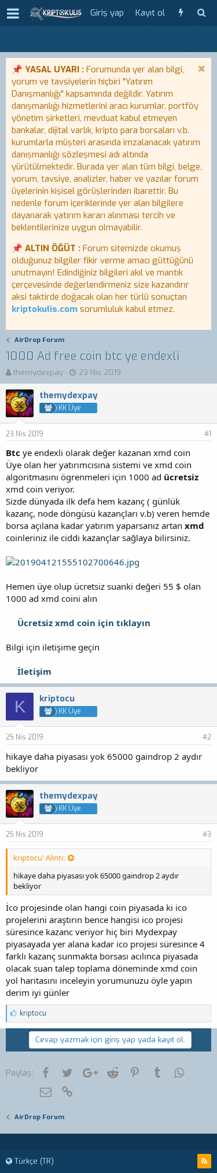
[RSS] (204, 1161)
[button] (13, 13)
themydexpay (38, 372)
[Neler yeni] (181, 13)
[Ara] (201, 13)
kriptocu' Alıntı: (39, 857)
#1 (207, 434)
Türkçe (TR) (33, 1161)
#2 (207, 737)
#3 (207, 834)
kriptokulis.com (45, 309)
